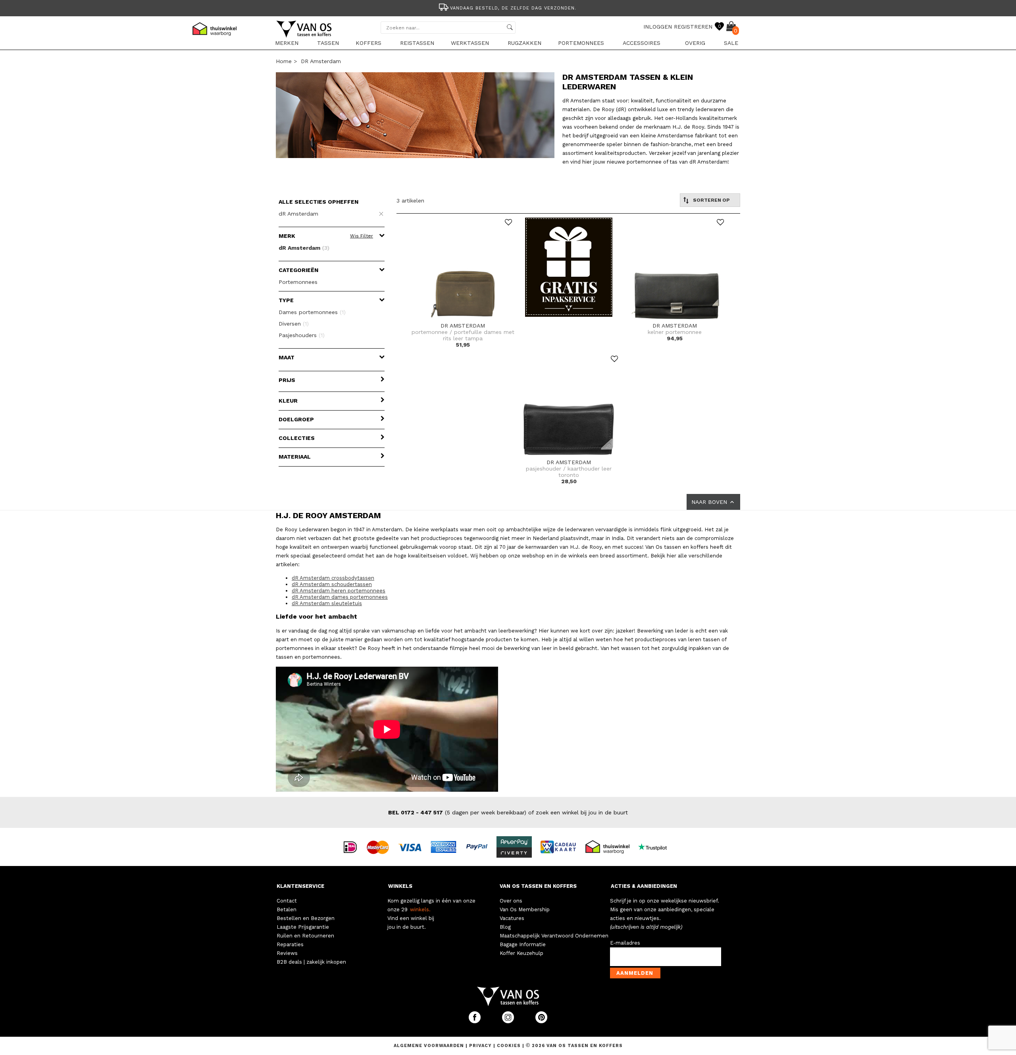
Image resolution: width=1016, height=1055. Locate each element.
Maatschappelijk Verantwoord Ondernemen (554, 936)
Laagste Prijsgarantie (303, 927)
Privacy (481, 1045)
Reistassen (417, 43)
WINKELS (400, 886)
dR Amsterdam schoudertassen (332, 584)
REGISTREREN (693, 26)
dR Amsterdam (321, 61)
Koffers (368, 43)
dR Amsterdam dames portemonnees (340, 597)
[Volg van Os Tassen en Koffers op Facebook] (475, 1021)
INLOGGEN (657, 26)
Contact (287, 901)
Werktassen (470, 43)
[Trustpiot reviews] (655, 846)
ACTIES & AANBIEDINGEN (644, 886)
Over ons (511, 901)
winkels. (420, 909)
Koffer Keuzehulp (521, 953)
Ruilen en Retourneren (305, 936)
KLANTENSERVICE (300, 886)
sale (731, 43)
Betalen (286, 909)
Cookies (509, 1045)
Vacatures (512, 918)
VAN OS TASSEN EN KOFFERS (538, 886)
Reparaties (290, 944)
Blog (505, 927)
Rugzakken (524, 43)
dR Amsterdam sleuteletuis (327, 603)
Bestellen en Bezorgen (306, 918)
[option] (508, 7)
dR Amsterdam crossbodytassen (333, 578)
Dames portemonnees (312, 312)
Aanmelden (634, 973)
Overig (695, 43)
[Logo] (304, 36)
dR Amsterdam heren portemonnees (338, 591)
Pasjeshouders (302, 335)
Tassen (328, 43)
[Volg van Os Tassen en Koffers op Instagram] (508, 1021)
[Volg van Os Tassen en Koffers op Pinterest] (541, 1021)
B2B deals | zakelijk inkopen (311, 962)
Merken (286, 43)
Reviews (287, 953)
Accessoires (641, 43)
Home (284, 61)
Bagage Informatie (523, 944)
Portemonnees (581, 43)
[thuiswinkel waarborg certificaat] (610, 846)
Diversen (294, 323)
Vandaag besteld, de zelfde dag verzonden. (513, 8)
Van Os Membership (525, 909)
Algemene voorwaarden (430, 1045)
